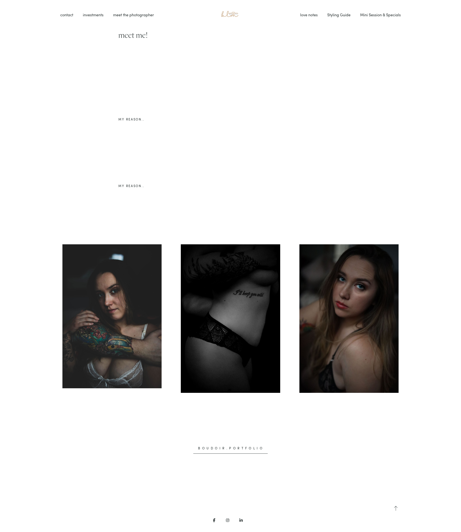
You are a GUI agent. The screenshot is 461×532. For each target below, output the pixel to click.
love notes (309, 14)
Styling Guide (339, 14)
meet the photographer (133, 14)
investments (93, 14)
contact (66, 14)
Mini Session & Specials (380, 14)
